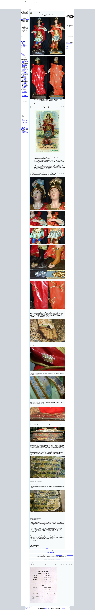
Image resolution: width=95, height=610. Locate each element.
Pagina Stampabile (69, 43)
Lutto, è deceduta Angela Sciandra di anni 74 (25, 61)
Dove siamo (23, 44)
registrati (58, 559)
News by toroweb (69, 13)
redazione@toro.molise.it (25, 19)
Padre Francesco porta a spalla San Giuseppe (24, 65)
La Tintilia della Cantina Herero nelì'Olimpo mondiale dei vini (70, 19)
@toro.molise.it (23, 37)
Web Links (23, 55)
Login (22, 47)
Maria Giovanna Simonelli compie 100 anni (24, 87)
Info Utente (32, 563)
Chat (22, 43)
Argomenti (23, 41)
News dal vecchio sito (24, 49)
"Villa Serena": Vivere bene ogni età (25, 73)
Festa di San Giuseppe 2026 (24, 76)
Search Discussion (70, 555)
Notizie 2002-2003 (25, 122)
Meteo (22, 48)
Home (22, 36)
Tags (22, 53)
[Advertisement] (25, 108)
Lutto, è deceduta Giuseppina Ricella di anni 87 (25, 69)
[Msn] (67, 48)
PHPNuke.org (46, 608)
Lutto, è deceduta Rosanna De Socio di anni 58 (25, 96)
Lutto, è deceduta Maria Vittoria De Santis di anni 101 (24, 79)
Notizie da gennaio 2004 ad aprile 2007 (25, 120)
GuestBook (23, 46)
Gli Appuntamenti (24, 45)
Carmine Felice (62, 608)
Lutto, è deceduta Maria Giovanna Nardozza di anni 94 (25, 83)
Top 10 (22, 54)
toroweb (47, 548)
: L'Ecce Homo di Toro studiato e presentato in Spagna (24, 128)
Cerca (22, 42)
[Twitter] (67, 46)
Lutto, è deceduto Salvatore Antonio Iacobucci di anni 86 (25, 92)
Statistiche (23, 52)
